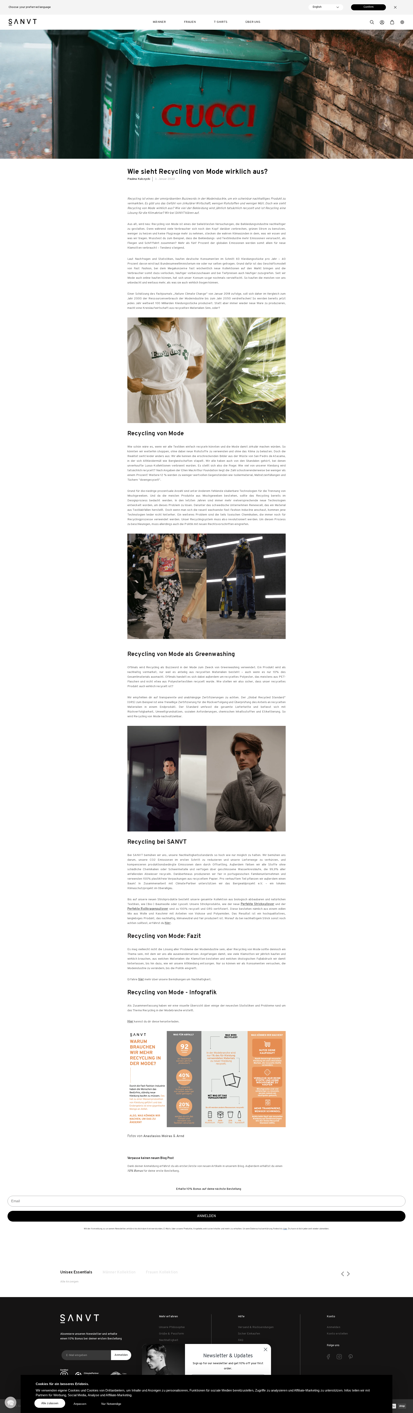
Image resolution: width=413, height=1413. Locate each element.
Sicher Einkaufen (249, 1334)
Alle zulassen (49, 1403)
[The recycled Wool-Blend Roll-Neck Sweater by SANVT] (206, 778)
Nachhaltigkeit (168, 1340)
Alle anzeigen (69, 1282)
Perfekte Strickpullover (257, 904)
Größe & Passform (171, 1334)
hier (141, 979)
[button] (372, 23)
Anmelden (121, 1355)
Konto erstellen (337, 1334)
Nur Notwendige (111, 1403)
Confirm (369, 7)
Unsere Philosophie (172, 1327)
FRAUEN (190, 22)
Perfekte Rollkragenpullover (147, 909)
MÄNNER (159, 22)
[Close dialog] (265, 1349)
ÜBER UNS (252, 22)
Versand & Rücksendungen (256, 1327)
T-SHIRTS (220, 22)
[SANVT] (23, 22)
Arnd (180, 1136)
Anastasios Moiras (157, 1136)
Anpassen (80, 1403)
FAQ (240, 1340)
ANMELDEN (206, 1216)
